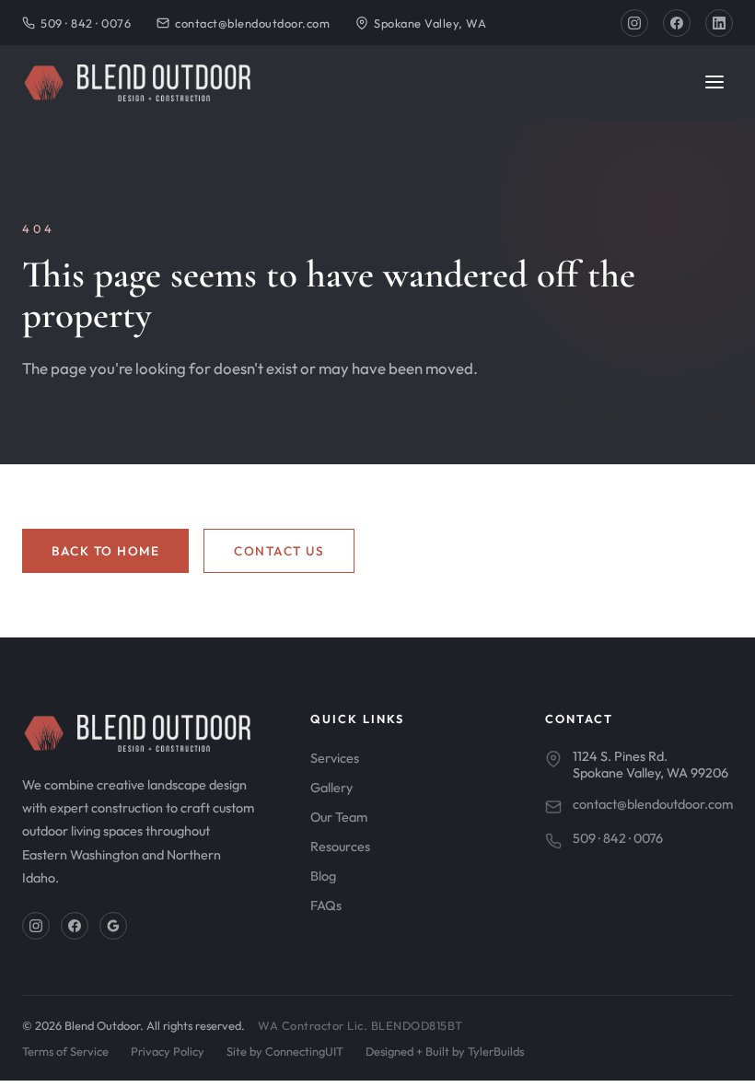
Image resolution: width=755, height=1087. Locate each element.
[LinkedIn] (719, 23)
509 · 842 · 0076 (86, 23)
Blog (323, 876)
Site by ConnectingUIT (284, 1051)
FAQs (326, 905)
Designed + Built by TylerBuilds (445, 1051)
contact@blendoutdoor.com (252, 23)
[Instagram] (634, 23)
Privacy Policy (167, 1051)
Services (334, 758)
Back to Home (105, 551)
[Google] (113, 926)
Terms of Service (65, 1051)
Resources (340, 846)
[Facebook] (677, 23)
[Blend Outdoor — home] (136, 83)
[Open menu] (714, 83)
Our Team (338, 817)
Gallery (331, 787)
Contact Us (279, 551)
